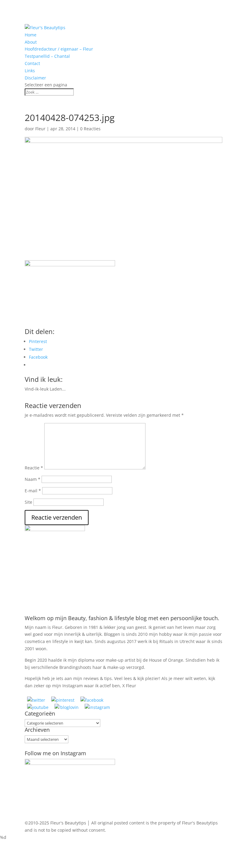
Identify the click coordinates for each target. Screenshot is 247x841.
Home (30, 35)
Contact (32, 63)
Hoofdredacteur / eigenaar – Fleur (59, 49)
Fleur (40, 128)
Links (30, 70)
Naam (32, 479)
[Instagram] (97, 707)
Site (28, 502)
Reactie (34, 468)
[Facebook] (91, 700)
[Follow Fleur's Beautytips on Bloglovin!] (67, 707)
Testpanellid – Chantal (47, 56)
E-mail (33, 490)
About (31, 42)
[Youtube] (37, 707)
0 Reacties (90, 128)
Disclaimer (35, 78)
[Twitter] (36, 700)
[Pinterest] (62, 700)
